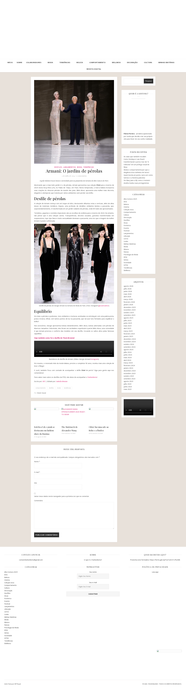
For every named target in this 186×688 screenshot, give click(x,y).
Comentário (38, 500)
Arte (125, 202)
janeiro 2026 (128, 304)
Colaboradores (33, 62)
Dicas (126, 223)
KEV (44, 381)
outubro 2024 (129, 344)
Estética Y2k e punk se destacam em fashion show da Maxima (44, 430)
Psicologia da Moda (131, 254)
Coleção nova (128, 209)
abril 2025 (127, 328)
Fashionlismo (92, 377)
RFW (125, 257)
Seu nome (93, 572)
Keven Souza (41, 393)
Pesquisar (148, 81)
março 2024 (128, 363)
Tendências (64, 62)
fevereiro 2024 (129, 365)
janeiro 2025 (128, 336)
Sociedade (127, 262)
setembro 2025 (129, 315)
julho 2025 (127, 320)
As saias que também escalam (135, 156)
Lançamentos (69, 167)
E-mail (37, 472)
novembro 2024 (130, 341)
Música (126, 249)
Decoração (132, 62)
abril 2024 (127, 360)
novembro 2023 (130, 373)
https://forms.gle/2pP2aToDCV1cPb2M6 (165, 560)
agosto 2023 (128, 381)
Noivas (126, 252)
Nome (37, 461)
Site (35, 483)
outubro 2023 (129, 376)
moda (59, 388)
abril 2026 (127, 296)
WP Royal (18, 684)
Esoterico (127, 225)
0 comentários (81, 176)
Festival (126, 231)
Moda (50, 62)
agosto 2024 (128, 349)
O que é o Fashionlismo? (93, 560)
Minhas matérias (166, 62)
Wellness (116, 62)
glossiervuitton (103, 306)
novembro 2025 (130, 310)
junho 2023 (128, 387)
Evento (126, 228)
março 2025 (128, 331)
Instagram (94, 359)
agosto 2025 (128, 318)
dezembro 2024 (130, 339)
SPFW (126, 265)
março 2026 (128, 299)
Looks (126, 241)
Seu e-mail (93, 582)
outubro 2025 (129, 312)
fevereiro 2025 (129, 334)
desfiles (51, 388)
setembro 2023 (129, 379)
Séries (126, 260)
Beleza (80, 62)
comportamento (41, 388)
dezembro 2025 (130, 307)
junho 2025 (128, 323)
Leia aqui (155, 572)
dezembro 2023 (130, 371)
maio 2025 (128, 326)
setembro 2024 (129, 347)
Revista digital (94, 69)
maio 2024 (128, 357)
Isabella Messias (61, 381)
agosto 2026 (128, 286)
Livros (126, 239)
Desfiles (58, 167)
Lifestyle (127, 236)
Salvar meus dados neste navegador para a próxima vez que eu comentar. (61, 496)
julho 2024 (127, 352)
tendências (67, 388)
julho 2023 (127, 384)
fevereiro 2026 (129, 302)
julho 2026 (127, 289)
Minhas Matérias (130, 244)
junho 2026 (128, 291)
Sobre (19, 62)
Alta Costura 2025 (130, 199)
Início (10, 62)
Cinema (126, 207)
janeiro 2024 (128, 368)
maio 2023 (128, 389)
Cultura (148, 62)
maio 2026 (128, 294)
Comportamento (97, 62)
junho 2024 (128, 355)
